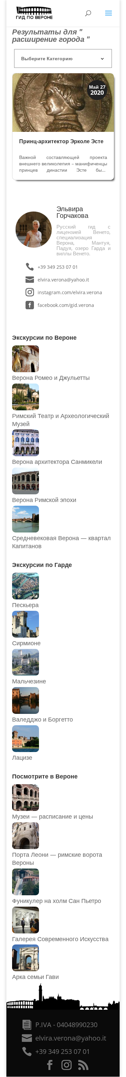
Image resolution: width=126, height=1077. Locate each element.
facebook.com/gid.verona (66, 305)
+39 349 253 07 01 (58, 267)
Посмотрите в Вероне (45, 776)
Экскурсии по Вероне (44, 337)
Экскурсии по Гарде (42, 565)
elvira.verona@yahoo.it (63, 279)
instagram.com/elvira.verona (70, 292)
